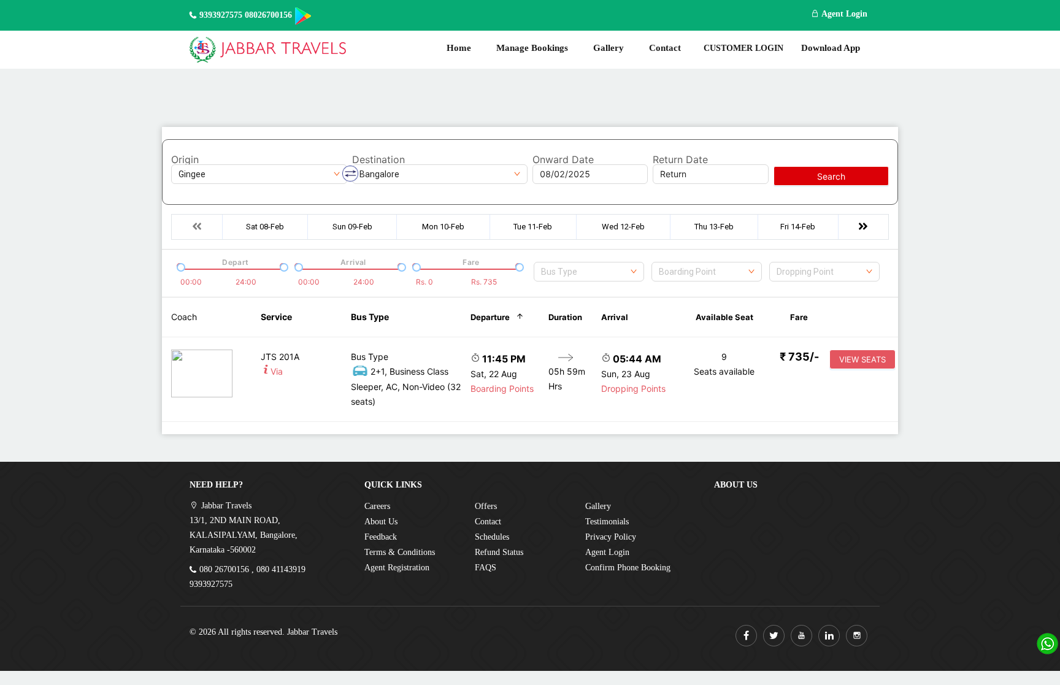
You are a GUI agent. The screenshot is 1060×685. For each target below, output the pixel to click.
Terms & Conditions (399, 552)
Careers (377, 506)
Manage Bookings (532, 48)
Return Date (680, 159)
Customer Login (743, 48)
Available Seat (724, 317)
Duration (565, 317)
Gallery (608, 48)
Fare (799, 317)
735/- (799, 356)
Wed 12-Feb (623, 226)
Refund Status (499, 552)
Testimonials (607, 521)
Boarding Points (502, 388)
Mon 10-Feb (443, 226)
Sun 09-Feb (352, 226)
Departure (490, 317)
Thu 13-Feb (714, 226)
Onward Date (563, 159)
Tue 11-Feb (532, 226)
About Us (381, 521)
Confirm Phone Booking (627, 567)
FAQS (485, 567)
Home (459, 48)
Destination (378, 159)
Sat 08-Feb (265, 226)
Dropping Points (633, 388)
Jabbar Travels (312, 632)
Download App (830, 48)
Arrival (614, 317)
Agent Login (843, 13)
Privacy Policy (610, 536)
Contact (665, 48)
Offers (486, 506)
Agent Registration (396, 567)
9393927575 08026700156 (245, 15)
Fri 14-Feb (797, 226)
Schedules (492, 536)
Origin (185, 159)
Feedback (380, 536)
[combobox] (589, 271)
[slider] (180, 266)
